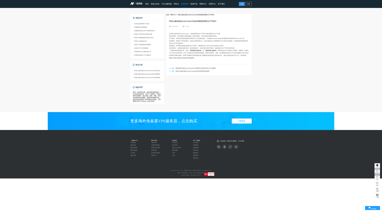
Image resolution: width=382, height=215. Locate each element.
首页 (147, 4)
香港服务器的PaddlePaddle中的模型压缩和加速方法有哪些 (195, 68)
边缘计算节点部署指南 (141, 48)
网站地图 (175, 150)
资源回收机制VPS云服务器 (142, 55)
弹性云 (176, 4)
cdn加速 (132, 153)
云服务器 (133, 142)
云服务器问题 (155, 145)
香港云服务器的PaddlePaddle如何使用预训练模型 (192, 71)
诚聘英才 (196, 153)
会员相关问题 (155, 153)
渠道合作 (196, 158)
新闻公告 (196, 150)
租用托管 (154, 150)
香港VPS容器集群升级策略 (142, 44)
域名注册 (133, 155)
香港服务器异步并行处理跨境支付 (144, 30)
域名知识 (154, 142)
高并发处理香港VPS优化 (141, 23)
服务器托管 (133, 147)
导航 (173, 153)
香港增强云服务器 (195, 50)
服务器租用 (133, 150)
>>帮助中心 (172, 15)
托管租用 (184, 4)
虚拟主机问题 (155, 147)
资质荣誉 (196, 147)
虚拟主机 (133, 145)
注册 (241, 4)
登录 (248, 4)
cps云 (173, 155)
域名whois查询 (176, 147)
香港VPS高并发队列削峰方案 (143, 34)
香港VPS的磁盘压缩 (140, 41)
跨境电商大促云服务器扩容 (142, 51)
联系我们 (196, 155)
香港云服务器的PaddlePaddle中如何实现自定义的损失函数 (148, 70)
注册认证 (175, 142)
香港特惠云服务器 (210, 50)
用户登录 (175, 145)
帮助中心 (203, 4)
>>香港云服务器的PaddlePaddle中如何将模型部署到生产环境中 (195, 15)
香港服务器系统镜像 (140, 27)
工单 (377, 191)
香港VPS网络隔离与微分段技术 (144, 37)
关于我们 (196, 142)
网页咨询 (377, 173)
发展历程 (196, 145)
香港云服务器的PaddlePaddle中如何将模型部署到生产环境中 (148, 77)
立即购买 (241, 121)
